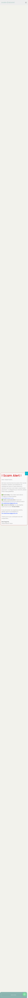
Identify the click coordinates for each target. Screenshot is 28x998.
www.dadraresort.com (8, 498)
